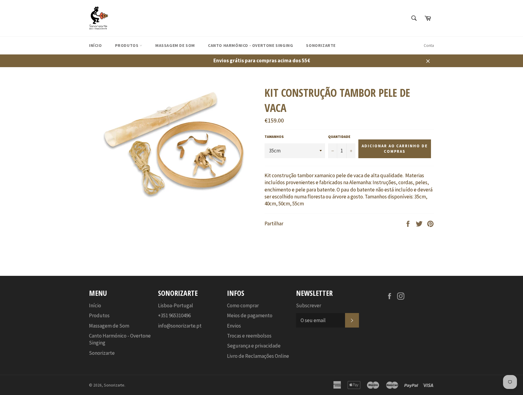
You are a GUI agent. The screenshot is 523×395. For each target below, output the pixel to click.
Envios (234, 325)
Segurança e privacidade (254, 345)
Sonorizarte (321, 45)
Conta (429, 45)
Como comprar (243, 305)
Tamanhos (274, 136)
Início (95, 45)
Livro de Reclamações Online (258, 356)
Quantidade (339, 136)
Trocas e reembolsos (249, 335)
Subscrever (308, 305)
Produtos (127, 45)
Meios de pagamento (249, 315)
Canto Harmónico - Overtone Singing (250, 45)
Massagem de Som (175, 45)
